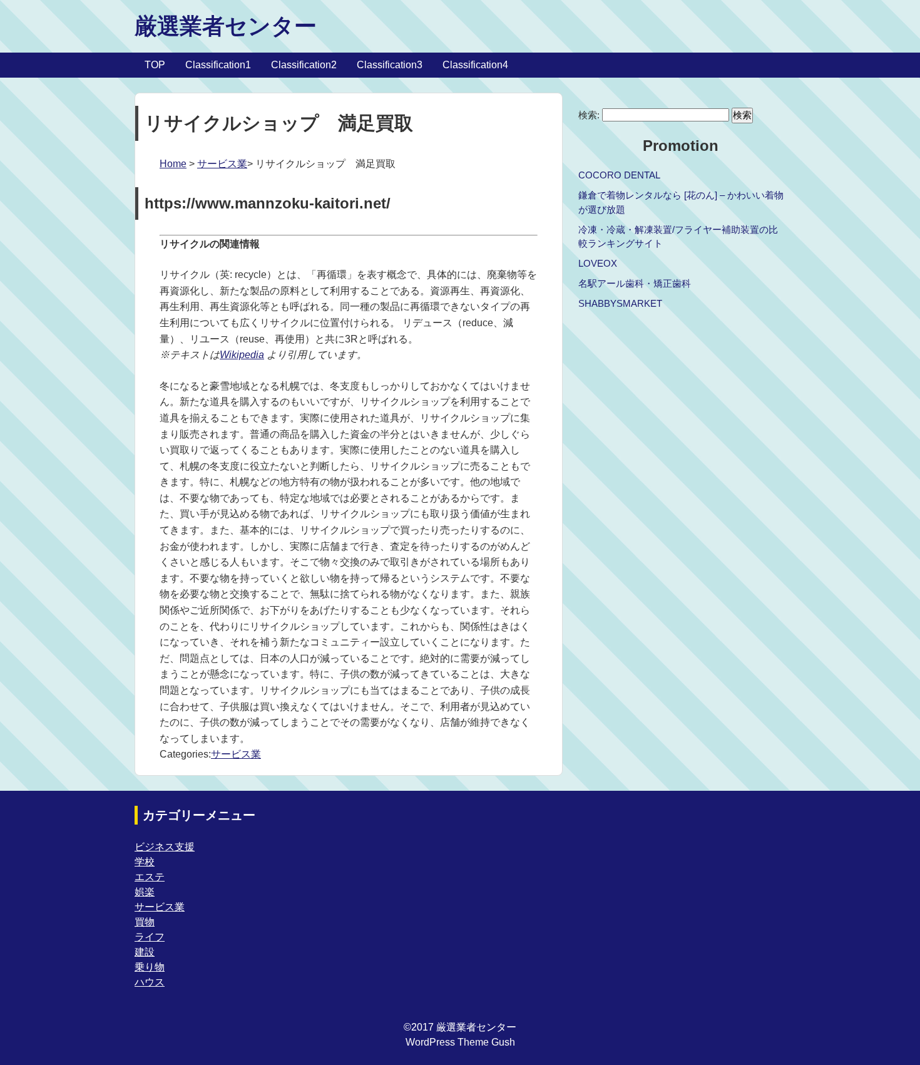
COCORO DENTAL (619, 175)
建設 (145, 952)
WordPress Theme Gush (460, 1042)
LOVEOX (597, 263)
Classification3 (389, 64)
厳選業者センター (226, 26)
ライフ (150, 937)
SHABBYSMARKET (620, 303)
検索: (589, 115)
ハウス (150, 982)
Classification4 (475, 64)
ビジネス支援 (165, 846)
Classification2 (304, 64)
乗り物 (150, 967)
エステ (150, 877)
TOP (155, 64)
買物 (145, 922)
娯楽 (145, 892)
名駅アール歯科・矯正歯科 (634, 283)
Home (173, 163)
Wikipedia (242, 354)
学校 (145, 862)
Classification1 (218, 64)
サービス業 (222, 163)
